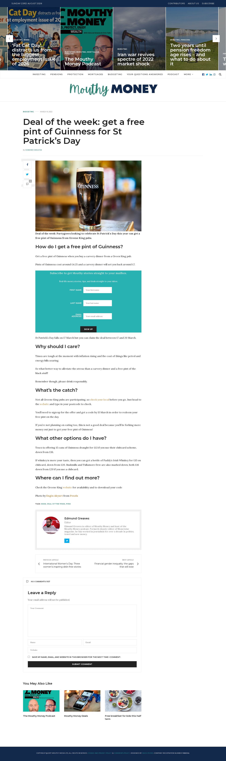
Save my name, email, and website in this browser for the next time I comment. (76, 657)
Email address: (77, 315)
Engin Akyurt (54, 495)
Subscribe (208, 3)
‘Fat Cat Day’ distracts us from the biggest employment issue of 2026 (29, 54)
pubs (68, 504)
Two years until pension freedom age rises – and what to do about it (185, 54)
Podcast (173, 74)
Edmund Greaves (33, 150)
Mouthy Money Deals (76, 716)
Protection (75, 74)
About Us (193, 3)
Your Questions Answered (145, 74)
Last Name (76, 303)
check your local (99, 399)
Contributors (176, 3)
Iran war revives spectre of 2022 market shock (130, 59)
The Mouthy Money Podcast (78, 61)
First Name (76, 290)
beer (43, 504)
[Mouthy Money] (113, 90)
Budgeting (65, 52)
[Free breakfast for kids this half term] (123, 701)
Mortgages (88, 52)
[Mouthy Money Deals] (82, 701)
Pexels (74, 495)
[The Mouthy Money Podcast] (41, 701)
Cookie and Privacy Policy (100, 753)
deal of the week (56, 504)
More (187, 74)
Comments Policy (122, 753)
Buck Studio (147, 753)
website (44, 404)
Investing (76, 52)
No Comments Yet (40, 581)
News (21, 40)
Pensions (64, 53)
